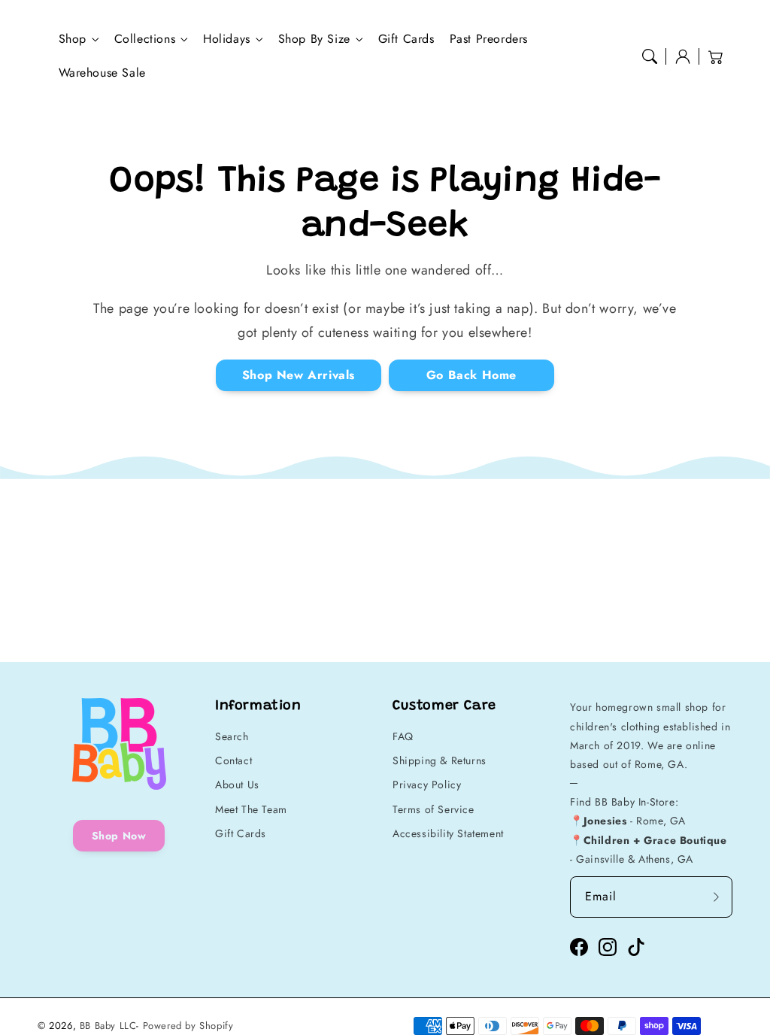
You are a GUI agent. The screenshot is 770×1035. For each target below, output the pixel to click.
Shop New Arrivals (298, 375)
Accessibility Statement (448, 833)
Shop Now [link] (119, 835)
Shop (72, 39)
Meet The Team (251, 809)
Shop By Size (314, 39)
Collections (145, 39)
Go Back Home (471, 375)
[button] (649, 56)
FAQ (403, 736)
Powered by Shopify (188, 1025)
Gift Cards (240, 833)
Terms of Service (433, 809)
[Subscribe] (715, 896)
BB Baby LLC (108, 1025)
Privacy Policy (427, 784)
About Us (237, 784)
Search (232, 736)
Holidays (226, 39)
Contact (233, 760)
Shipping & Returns (440, 760)
